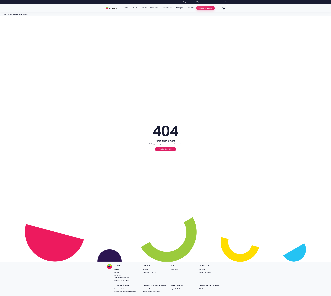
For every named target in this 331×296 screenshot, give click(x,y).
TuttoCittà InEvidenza (121, 278)
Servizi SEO (174, 270)
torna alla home (165, 149)
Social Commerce (205, 272)
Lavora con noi (213, 2)
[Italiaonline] (111, 8)
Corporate (204, 2)
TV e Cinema (203, 289)
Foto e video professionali (151, 292)
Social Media (147, 289)
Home (171, 2)
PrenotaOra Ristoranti (121, 281)
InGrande (117, 275)
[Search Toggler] (223, 8)
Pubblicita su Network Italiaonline (125, 292)
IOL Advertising (194, 2)
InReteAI (117, 270)
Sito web (145, 270)
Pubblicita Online (120, 289)
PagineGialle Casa (177, 289)
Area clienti (222, 2)
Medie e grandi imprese (182, 2)
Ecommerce (203, 270)
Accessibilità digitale (149, 272)
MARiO (116, 272)
